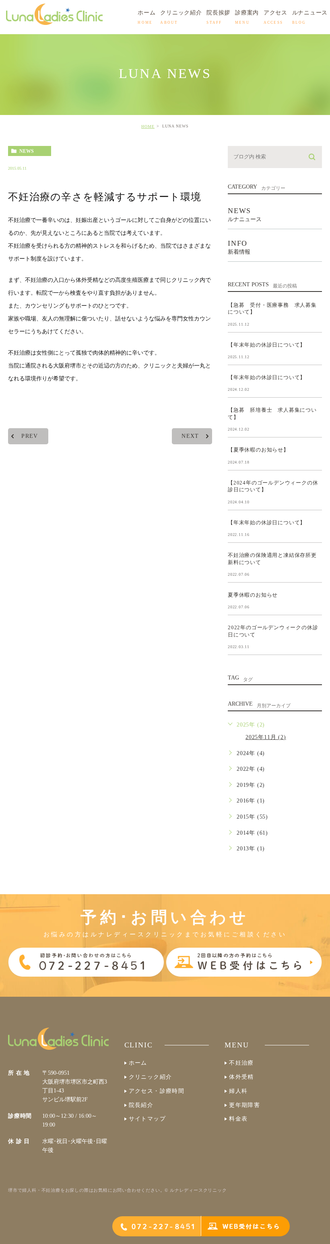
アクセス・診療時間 (157, 1091)
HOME (148, 126)
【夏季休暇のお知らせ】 (258, 450)
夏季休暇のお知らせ (253, 595)
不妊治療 (241, 1063)
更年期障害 (244, 1105)
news (26, 151)
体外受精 (241, 1077)
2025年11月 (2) (265, 737)
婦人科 (238, 1091)
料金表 (238, 1119)
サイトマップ (147, 1119)
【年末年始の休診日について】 (266, 344)
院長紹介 (141, 1105)
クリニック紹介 (150, 1077)
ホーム (138, 1063)
